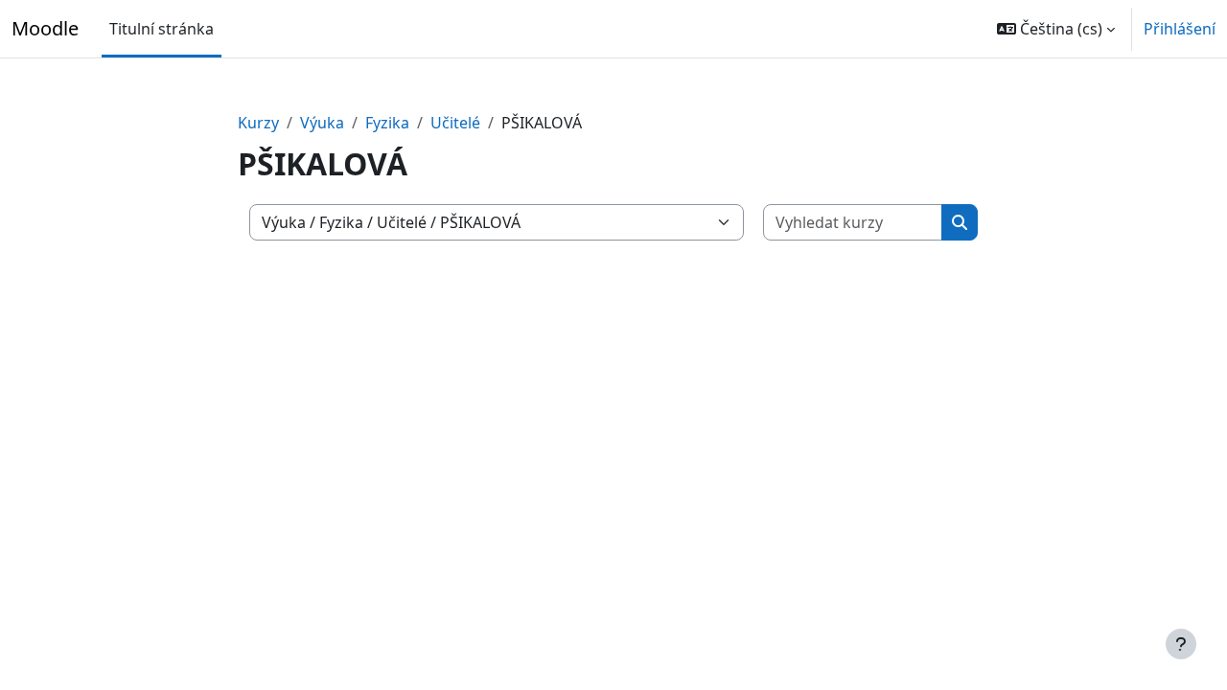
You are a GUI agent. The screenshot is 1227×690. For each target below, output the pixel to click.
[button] (1055, 29)
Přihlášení (1179, 28)
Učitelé (455, 122)
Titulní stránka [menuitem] (161, 28)
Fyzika (387, 122)
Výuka (322, 122)
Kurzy (258, 122)
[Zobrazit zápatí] (1181, 644)
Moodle (45, 28)
